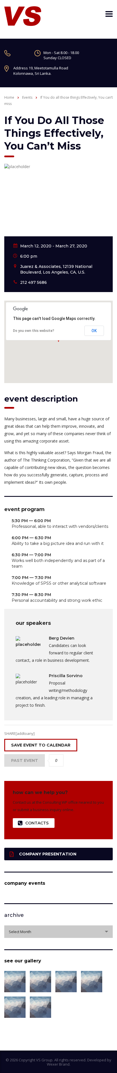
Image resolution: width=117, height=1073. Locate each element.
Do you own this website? (33, 331)
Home (9, 97)
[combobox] (58, 931)
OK (94, 330)
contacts (37, 823)
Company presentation (47, 854)
